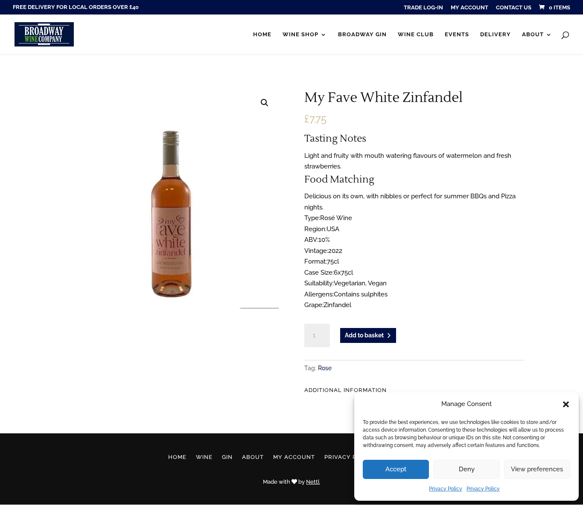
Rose (325, 368)
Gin (227, 457)
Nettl (313, 482)
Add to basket (364, 335)
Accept (395, 469)
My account (469, 8)
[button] (566, 404)
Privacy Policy (445, 489)
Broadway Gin (362, 35)
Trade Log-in (423, 8)
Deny (467, 469)
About (533, 35)
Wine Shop (300, 35)
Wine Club (416, 35)
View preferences (537, 469)
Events (457, 35)
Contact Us (513, 8)
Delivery (495, 35)
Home (262, 35)
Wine (204, 457)
